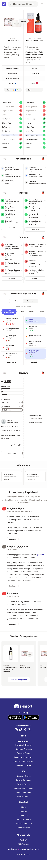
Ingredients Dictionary (23, 788)
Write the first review (35, 422)
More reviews (12, 453)
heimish (12, 38)
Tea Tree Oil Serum (34, 41)
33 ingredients (34, 73)
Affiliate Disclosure (24, 823)
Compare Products (23, 749)
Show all (10, 363)
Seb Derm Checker (23, 765)
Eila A (9, 420)
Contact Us (23, 815)
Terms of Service (23, 819)
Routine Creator (23, 741)
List (16, 301)
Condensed (30, 301)
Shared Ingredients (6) (9, 311)
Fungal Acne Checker (23, 757)
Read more (12, 539)
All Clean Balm (12, 41)
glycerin (40, 554)
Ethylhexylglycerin (17, 546)
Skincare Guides (23, 776)
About (23, 807)
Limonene (12, 593)
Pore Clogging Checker (23, 761)
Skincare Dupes (23, 753)
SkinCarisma (23, 844)
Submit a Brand (23, 796)
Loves (22, 311)
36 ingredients (12, 73)
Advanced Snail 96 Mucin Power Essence (10, 670)
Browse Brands (23, 784)
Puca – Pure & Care (34, 38)
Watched (31, 311)
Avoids (41, 311)
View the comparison (18, 679)
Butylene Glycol (15, 508)
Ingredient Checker (23, 745)
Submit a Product (23, 792)
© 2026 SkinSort (23, 854)
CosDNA (23, 840)
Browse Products (23, 780)
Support (23, 811)
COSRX (6, 665)
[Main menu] (42, 4)
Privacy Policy (23, 827)
